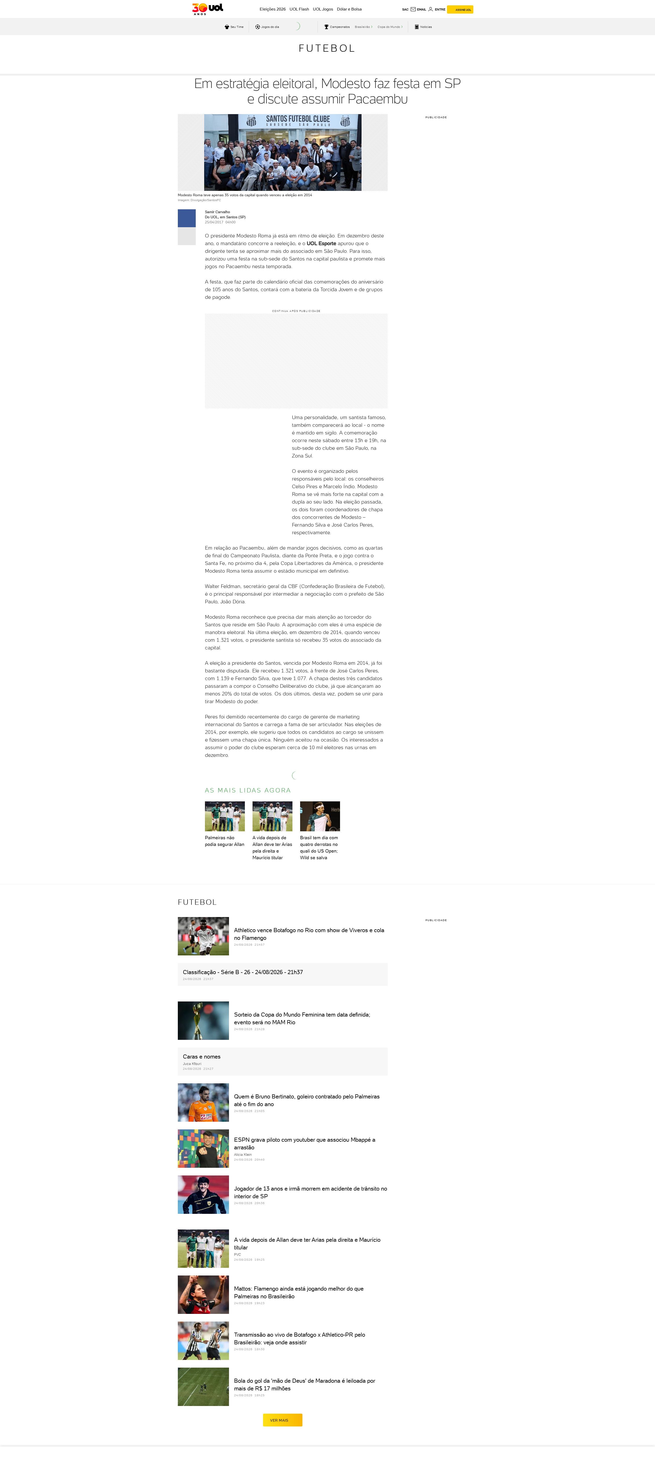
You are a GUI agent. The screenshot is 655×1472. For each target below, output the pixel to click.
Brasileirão (362, 27)
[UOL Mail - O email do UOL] (418, 9)
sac (405, 9)
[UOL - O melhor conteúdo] (208, 9)
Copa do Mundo (389, 27)
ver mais (279, 1420)
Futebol (327, 48)
